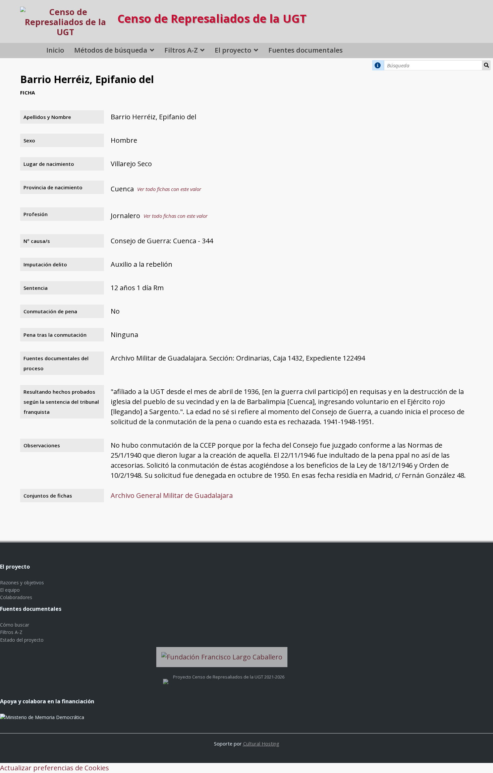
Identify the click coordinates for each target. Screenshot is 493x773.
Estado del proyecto (22, 640)
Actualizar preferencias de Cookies (54, 767)
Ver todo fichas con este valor (169, 189)
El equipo (10, 590)
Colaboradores (16, 597)
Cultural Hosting (261, 743)
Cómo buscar (14, 625)
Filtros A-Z (181, 50)
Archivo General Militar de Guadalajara (172, 495)
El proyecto (233, 50)
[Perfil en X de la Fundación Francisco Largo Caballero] (165, 677)
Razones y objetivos (22, 582)
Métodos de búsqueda (110, 50)
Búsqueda (486, 65)
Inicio (55, 50)
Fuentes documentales (305, 50)
